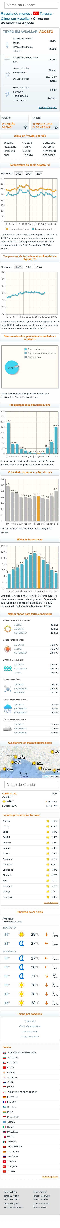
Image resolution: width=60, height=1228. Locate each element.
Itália (10, 1127)
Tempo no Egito (10, 1192)
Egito (10, 1087)
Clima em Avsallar (15, 19)
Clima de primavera (30, 1026)
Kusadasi (7, 859)
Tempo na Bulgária (11, 1200)
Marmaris (8, 864)
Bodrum (7, 842)
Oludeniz (7, 875)
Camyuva (8, 897)
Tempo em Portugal (41, 1196)
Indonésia (13, 1117)
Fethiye (7, 891)
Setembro (49, 142)
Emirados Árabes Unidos (22, 1092)
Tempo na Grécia (40, 1200)
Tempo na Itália (39, 1207)
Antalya (7, 826)
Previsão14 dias (8, 126)
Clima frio (30, 1021)
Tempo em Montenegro (13, 1207)
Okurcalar (8, 870)
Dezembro (49, 155)
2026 (18, 267)
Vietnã (11, 1171)
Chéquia (12, 1062)
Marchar (9, 151)
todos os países (50, 1176)
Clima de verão (30, 1031)
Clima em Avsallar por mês (30, 136)
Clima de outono (30, 1036)
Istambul (7, 886)
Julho (27, 151)
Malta (10, 1137)
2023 (39, 173)
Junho (27, 147)
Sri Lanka (13, 1151)
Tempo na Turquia (11, 1196)
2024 (28, 173)
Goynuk (7, 848)
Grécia (11, 1107)
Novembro (49, 151)
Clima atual (9, 793)
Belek (5, 832)
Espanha (12, 1097)
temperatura (43, 125)
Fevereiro (10, 147)
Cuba (10, 1082)
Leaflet (45, 776)
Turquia (46, 13)
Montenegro (15, 1146)
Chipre (11, 1072)
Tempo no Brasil (40, 1192)
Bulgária (12, 1057)
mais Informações (48, 107)
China (10, 1067)
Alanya (6, 821)
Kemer (6, 853)
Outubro (48, 147)
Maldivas (12, 1132)
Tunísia (11, 1161)
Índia (10, 1112)
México (11, 1142)
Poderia (28, 142)
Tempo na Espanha (11, 1203)
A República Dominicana (21, 1052)
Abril (7, 155)
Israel (11, 1122)
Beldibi (6, 837)
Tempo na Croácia (41, 1203)
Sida (5, 880)
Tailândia (12, 1156)
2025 (18, 173)
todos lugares (51, 902)
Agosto (28, 155)
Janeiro (8, 142)
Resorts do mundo (15, 13)
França (11, 1102)
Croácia (12, 1077)
